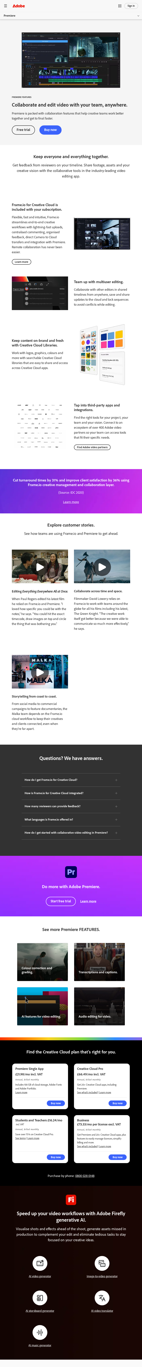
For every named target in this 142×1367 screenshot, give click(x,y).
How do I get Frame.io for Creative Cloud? (51, 780)
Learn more (21, 262)
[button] (120, 6)
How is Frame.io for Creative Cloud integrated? (54, 793)
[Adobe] (18, 6)
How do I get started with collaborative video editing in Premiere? (66, 832)
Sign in (131, 5)
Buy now (50, 130)
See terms (20, 1138)
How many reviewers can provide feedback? (52, 806)
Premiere (9, 15)
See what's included (87, 1092)
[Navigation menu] (5, 6)
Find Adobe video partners (92, 447)
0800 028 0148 (84, 1176)
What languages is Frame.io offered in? (49, 819)
